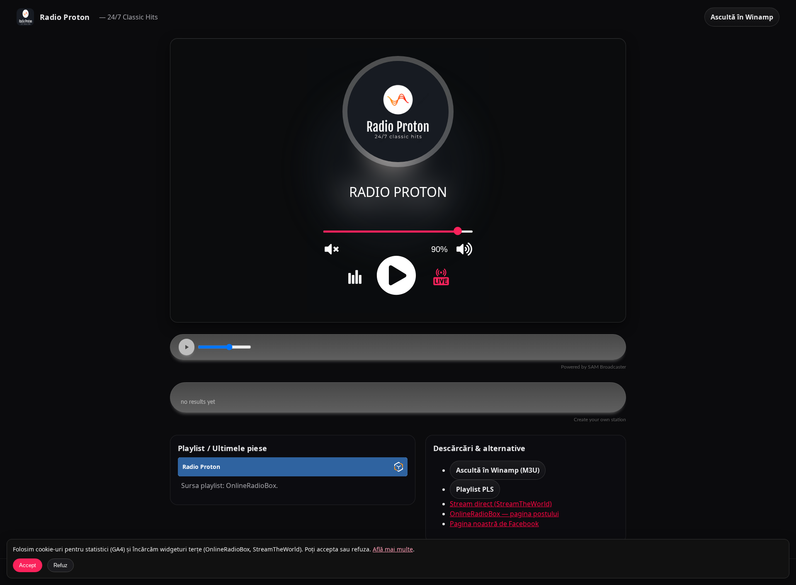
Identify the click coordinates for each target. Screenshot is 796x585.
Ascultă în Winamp (742, 17)
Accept (27, 565)
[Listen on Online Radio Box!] (398, 468)
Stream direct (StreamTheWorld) (501, 503)
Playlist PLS (475, 489)
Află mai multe (393, 549)
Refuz (60, 565)
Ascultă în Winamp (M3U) (497, 470)
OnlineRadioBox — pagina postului (504, 513)
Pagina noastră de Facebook (494, 523)
